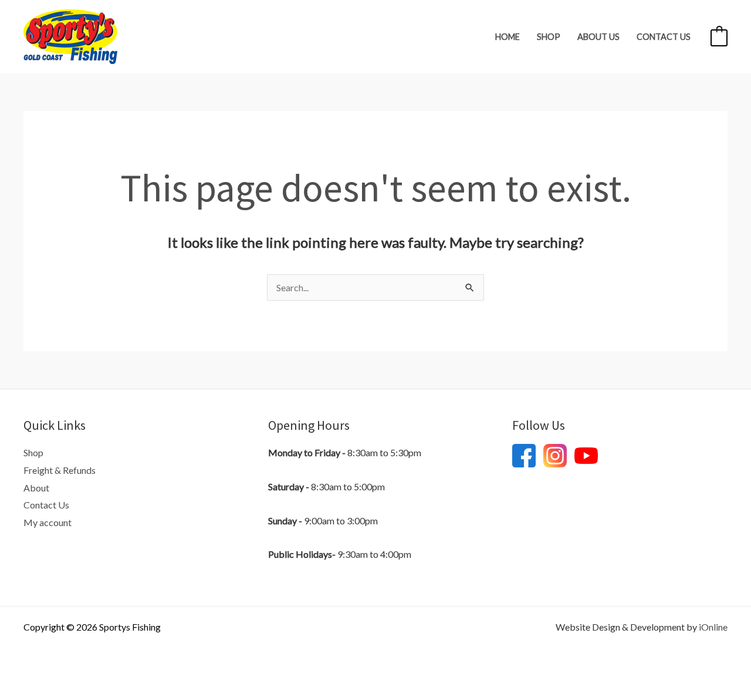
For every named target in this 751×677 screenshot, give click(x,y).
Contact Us (664, 37)
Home (507, 37)
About (36, 487)
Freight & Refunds (59, 470)
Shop (548, 37)
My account (47, 522)
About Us (598, 37)
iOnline (713, 626)
